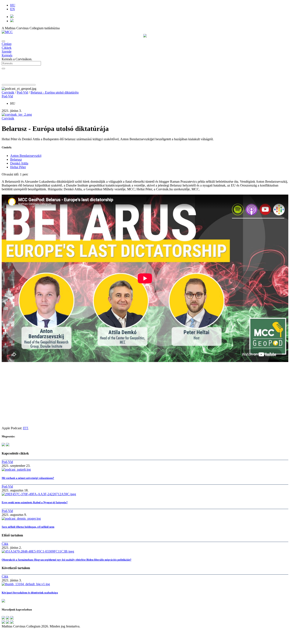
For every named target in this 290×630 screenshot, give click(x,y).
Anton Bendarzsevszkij (25, 155)
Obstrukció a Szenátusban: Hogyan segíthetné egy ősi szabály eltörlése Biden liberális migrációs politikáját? (66, 559)
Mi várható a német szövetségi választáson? (28, 478)
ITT (25, 428)
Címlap (6, 44)
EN (12, 9)
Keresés (7, 55)
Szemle (6, 51)
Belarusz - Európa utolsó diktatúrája (55, 92)
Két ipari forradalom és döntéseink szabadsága (30, 592)
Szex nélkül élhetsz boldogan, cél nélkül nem (28, 526)
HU (12, 5)
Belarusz (16, 159)
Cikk (5, 544)
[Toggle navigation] (3, 41)
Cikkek (6, 47)
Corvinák (8, 92)
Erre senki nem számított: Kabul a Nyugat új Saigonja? (35, 502)
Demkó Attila (19, 163)
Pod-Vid (22, 92)
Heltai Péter (18, 167)
